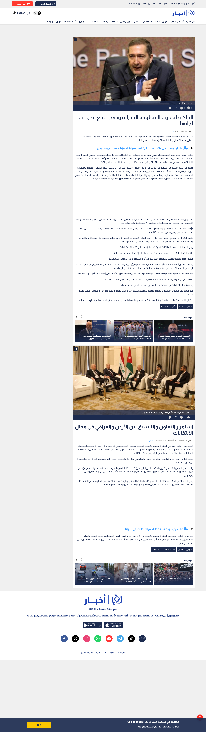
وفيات (50, 21)
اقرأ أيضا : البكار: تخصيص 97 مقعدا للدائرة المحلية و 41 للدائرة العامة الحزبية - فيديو (143, 148)
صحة (157, 21)
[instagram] (86, 638)
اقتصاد (114, 21)
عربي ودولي (125, 21)
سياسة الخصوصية (145, 727)
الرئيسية (190, 21)
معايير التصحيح (87, 652)
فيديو (58, 21)
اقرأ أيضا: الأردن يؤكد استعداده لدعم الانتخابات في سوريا (157, 528)
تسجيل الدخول (45, 4)
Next (76, 316)
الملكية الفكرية (101, 652)
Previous (81, 316)
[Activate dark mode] (37, 13)
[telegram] (120, 638)
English (21, 13)
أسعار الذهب (177, 21)
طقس (137, 21)
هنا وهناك (95, 21)
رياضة (105, 21)
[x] (75, 638)
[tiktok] (131, 638)
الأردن (165, 21)
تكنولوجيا (82, 21)
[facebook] (64, 638)
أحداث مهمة (70, 21)
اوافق (39, 724)
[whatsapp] (97, 638)
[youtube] (109, 638)
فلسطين (147, 21)
